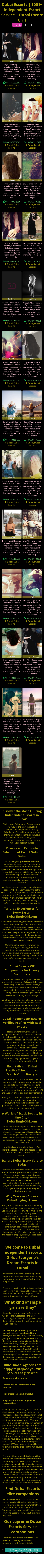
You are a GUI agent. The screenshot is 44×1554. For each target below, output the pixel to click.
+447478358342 (34, 83)
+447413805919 (34, 202)
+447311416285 (34, 261)
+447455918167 (13, 261)
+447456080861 (13, 83)
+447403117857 (34, 142)
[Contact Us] (30, 25)
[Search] (25, 25)
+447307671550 (13, 202)
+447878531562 (13, 142)
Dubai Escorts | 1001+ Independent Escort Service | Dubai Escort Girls (22, 12)
